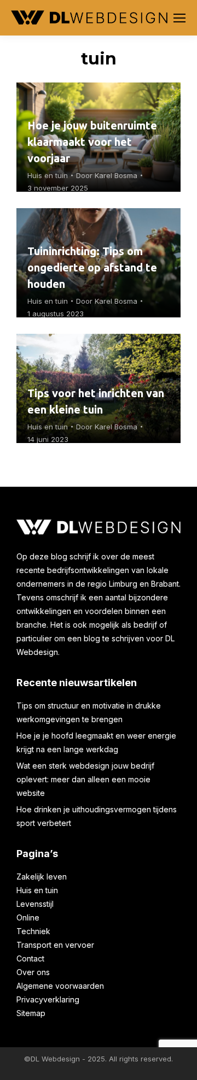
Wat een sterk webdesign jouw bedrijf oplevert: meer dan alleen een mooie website (85, 779)
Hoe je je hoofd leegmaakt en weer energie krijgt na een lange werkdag (96, 742)
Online (27, 917)
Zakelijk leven (41, 876)
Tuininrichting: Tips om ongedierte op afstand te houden (92, 267)
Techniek (33, 931)
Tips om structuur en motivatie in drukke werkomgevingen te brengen (88, 712)
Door (106, 175)
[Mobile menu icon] (179, 18)
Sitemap (30, 1013)
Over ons (33, 972)
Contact (30, 958)
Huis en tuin (47, 175)
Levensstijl (35, 903)
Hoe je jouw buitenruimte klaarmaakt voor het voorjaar (92, 141)
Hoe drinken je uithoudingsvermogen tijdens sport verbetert (96, 816)
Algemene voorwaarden (60, 985)
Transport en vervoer (55, 944)
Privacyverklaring (47, 999)
